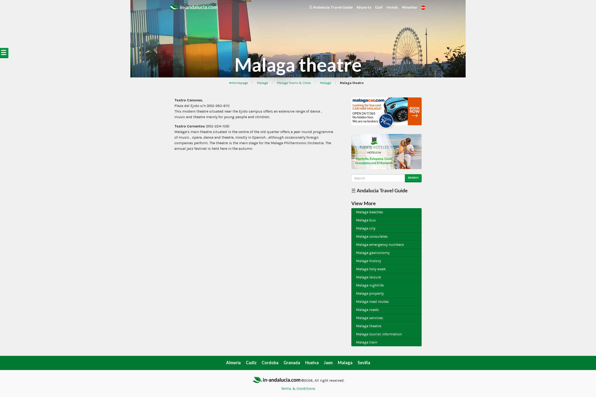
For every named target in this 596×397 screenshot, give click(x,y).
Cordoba (270, 362)
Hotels (392, 7)
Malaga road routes (372, 301)
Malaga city (365, 228)
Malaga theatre (368, 326)
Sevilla (364, 362)
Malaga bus (366, 220)
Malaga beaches (369, 212)
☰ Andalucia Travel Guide (331, 7)
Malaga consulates (372, 236)
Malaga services (369, 318)
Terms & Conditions (298, 388)
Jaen (328, 362)
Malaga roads (367, 309)
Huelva (312, 362)
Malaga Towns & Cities (294, 83)
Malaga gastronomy (372, 252)
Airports (363, 7)
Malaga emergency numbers (380, 244)
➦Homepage (238, 83)
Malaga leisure (368, 277)
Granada (292, 362)
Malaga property (370, 293)
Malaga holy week (371, 269)
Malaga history (368, 261)
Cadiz (251, 362)
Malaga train (366, 342)
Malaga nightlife (370, 285)
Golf (379, 7)
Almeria (233, 362)
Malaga (262, 83)
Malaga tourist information (379, 334)
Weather (409, 7)
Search (413, 177)
